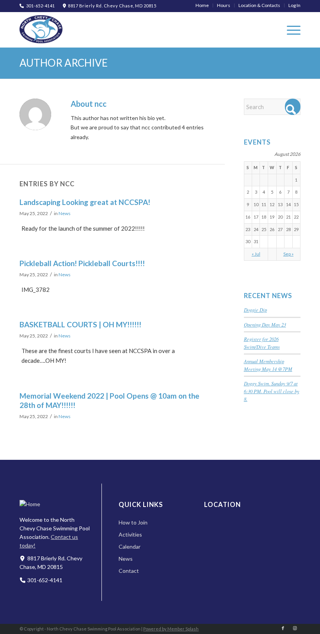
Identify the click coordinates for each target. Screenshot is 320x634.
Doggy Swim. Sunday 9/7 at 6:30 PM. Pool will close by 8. (271, 391)
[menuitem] (202, 5)
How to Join (133, 522)
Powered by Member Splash (171, 628)
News (65, 213)
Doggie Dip (255, 309)
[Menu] (289, 29)
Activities (130, 534)
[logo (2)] (41, 29)
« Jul (256, 253)
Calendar (129, 546)
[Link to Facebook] (283, 628)
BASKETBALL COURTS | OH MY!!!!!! (80, 324)
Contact (129, 570)
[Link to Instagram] (294, 628)
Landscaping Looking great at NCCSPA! (85, 202)
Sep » (288, 253)
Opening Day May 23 (265, 324)
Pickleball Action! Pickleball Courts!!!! (82, 263)
